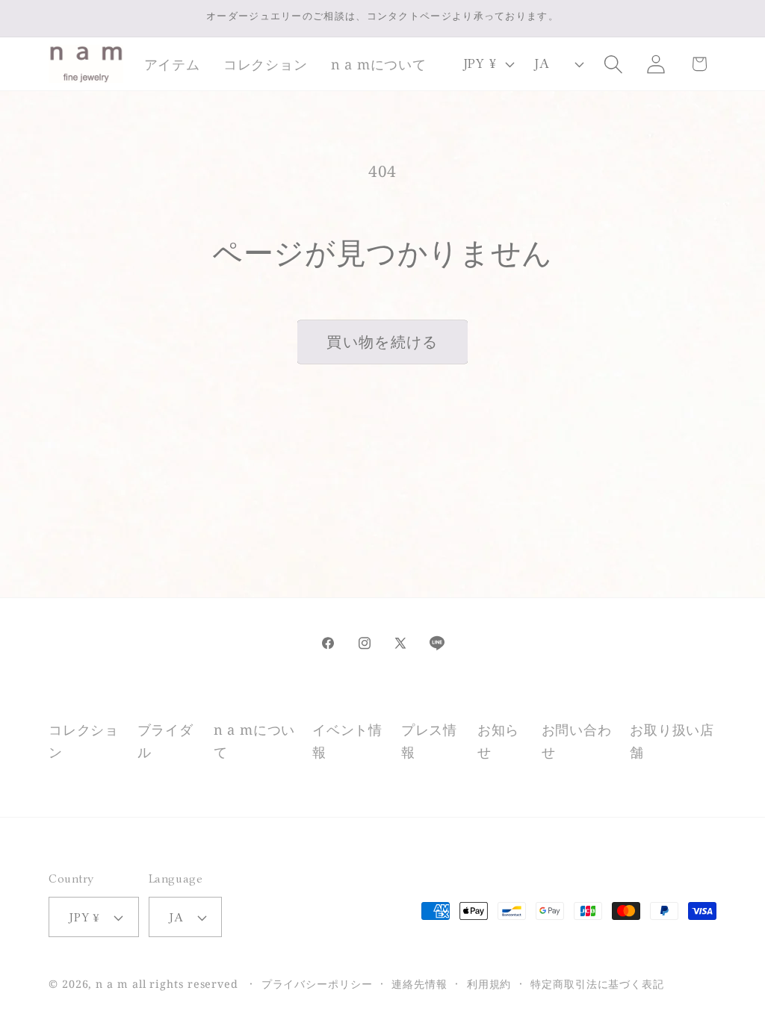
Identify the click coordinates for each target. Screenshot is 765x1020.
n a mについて (254, 740)
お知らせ (498, 740)
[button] (171, 64)
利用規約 (489, 984)
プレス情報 (429, 740)
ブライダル (165, 740)
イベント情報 (347, 740)
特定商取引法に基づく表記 (597, 984)
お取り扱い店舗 (672, 740)
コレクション (84, 740)
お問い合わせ (577, 740)
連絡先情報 (419, 984)
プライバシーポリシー (317, 984)
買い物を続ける (382, 342)
